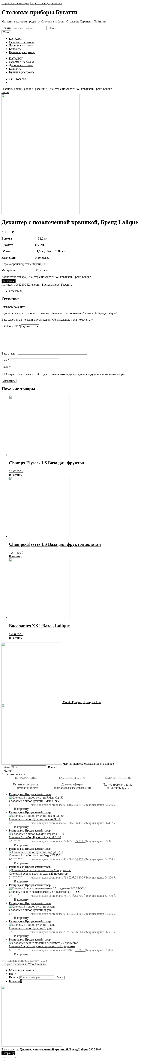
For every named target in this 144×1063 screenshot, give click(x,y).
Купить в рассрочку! (22, 52)
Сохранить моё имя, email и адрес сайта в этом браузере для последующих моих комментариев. (67, 374)
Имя (5, 360)
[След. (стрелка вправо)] (6, 1060)
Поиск (52, 28)
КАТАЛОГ (16, 38)
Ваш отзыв (10, 353)
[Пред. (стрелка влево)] (3, 1060)
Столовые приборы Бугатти (39, 12)
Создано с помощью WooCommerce (24, 964)
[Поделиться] (6, 1057)
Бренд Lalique (22, 88)
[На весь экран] (10, 1057)
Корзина (15, 981)
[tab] (75, 291)
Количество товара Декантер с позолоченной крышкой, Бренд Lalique (46, 276)
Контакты (15, 48)
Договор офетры (72, 784)
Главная (7, 88)
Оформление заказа (21, 42)
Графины (39, 88)
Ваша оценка (11, 326)
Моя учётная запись (21, 970)
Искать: (6, 28)
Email (6, 367)
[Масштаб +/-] (14, 1057)
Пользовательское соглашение (72, 787)
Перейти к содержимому (46, 3)
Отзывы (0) (16, 291)
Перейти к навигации (15, 3)
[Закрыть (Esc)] (3, 1057)
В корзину (8, 281)
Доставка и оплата (21, 45)
